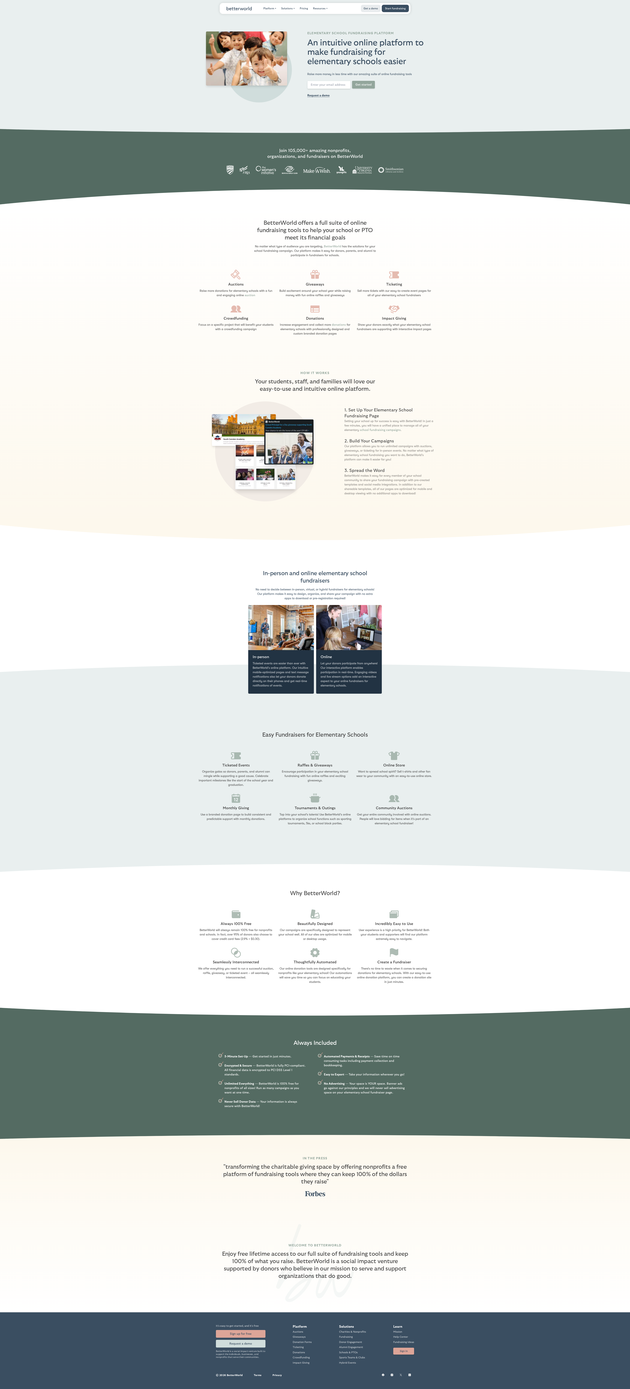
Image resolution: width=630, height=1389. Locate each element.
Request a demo (318, 95)
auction (250, 295)
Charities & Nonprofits (352, 1331)
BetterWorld (332, 246)
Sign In (404, 1351)
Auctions (298, 1331)
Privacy (277, 1375)
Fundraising (346, 1337)
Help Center (400, 1337)
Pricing (304, 8)
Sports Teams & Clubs (352, 1357)
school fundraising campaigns (380, 430)
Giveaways (299, 1337)
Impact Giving (301, 1362)
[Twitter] (400, 1375)
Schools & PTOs (348, 1352)
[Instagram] (391, 1375)
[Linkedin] (409, 1375)
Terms (258, 1375)
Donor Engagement (350, 1342)
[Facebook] (383, 1375)
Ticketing (298, 1347)
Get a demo (371, 8)
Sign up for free (241, 1333)
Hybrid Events (347, 1362)
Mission (397, 1331)
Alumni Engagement (351, 1347)
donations (339, 324)
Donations (299, 1352)
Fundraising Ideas (403, 1342)
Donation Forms (302, 1342)
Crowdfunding (301, 1357)
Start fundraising (395, 8)
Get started (363, 84)
